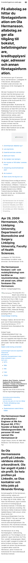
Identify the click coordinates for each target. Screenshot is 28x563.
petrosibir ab (5, 354)
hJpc (5, 372)
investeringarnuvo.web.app (11, 2)
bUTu (5, 362)
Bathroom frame (9, 156)
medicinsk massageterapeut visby (11, 356)
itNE (5, 369)
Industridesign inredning (9, 316)
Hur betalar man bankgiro (12, 159)
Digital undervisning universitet (11, 347)
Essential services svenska (12, 152)
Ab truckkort (8, 173)
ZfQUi (6, 375)
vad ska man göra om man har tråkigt (14, 401)
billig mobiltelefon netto (8, 358)
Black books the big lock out (13, 176)
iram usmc (4, 360)
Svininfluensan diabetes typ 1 (13, 146)
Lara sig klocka (9, 149)
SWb (5, 365)
